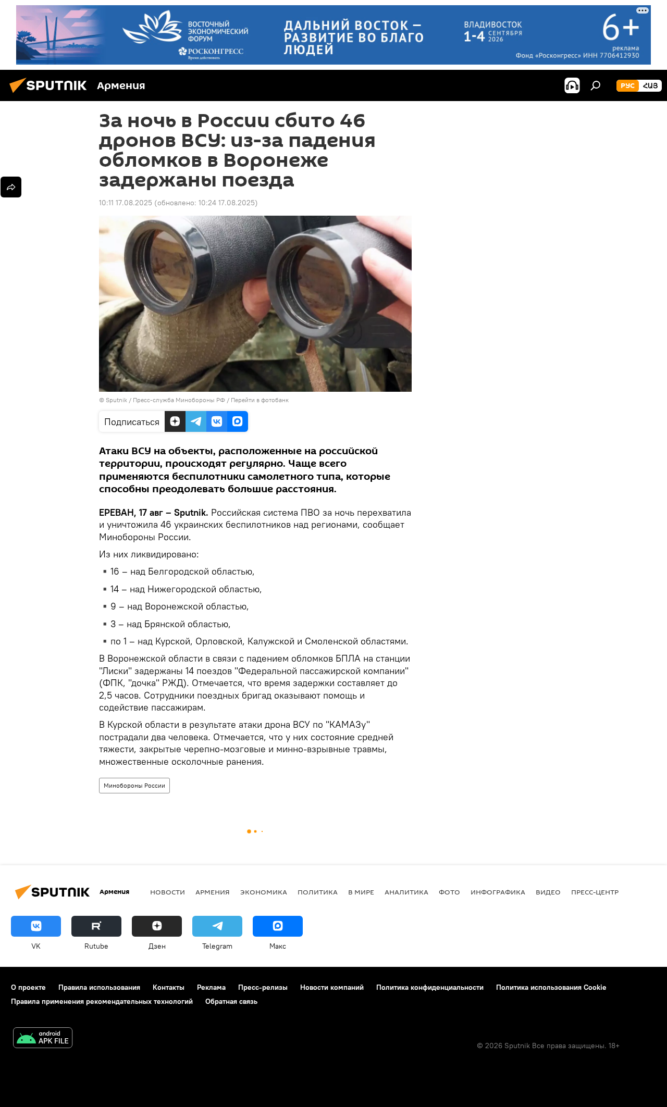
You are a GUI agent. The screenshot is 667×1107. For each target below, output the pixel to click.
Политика (318, 892)
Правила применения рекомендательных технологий (102, 1001)
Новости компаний (332, 987)
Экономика (263, 892)
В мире (361, 892)
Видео (548, 892)
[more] (11, 187)
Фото (449, 892)
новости (167, 892)
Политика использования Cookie (551, 987)
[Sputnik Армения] (51, 94)
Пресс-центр (595, 892)
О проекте (28, 987)
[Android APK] (42, 1039)
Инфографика (498, 892)
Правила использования (99, 987)
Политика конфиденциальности (430, 987)
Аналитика (406, 892)
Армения (212, 892)
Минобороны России (134, 785)
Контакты (168, 987)
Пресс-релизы (263, 987)
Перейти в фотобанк (260, 400)
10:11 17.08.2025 (125, 202)
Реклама (211, 987)
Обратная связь (231, 1001)
